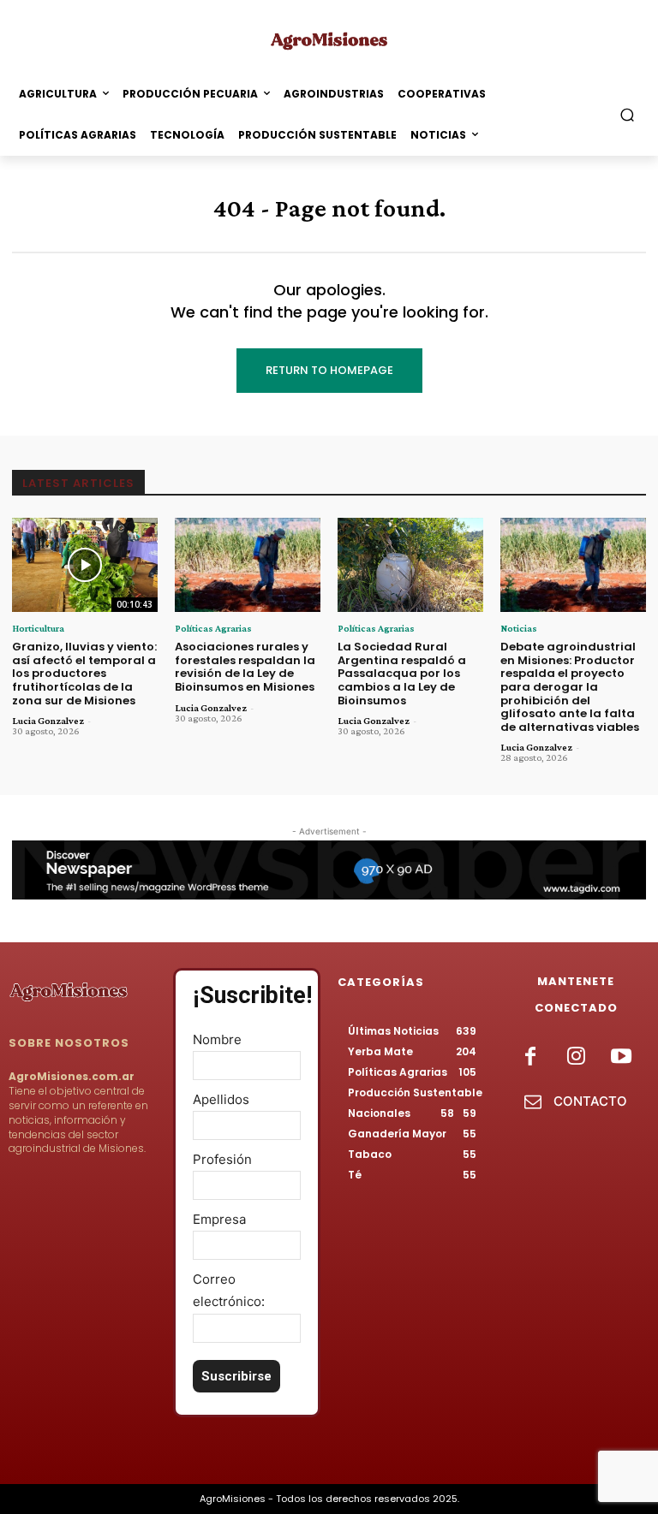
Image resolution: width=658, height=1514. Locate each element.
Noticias (518, 628)
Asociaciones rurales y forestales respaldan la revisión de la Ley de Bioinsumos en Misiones (245, 666)
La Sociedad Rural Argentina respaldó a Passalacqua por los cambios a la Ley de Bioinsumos (402, 673)
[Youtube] (621, 1057)
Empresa (219, 1219)
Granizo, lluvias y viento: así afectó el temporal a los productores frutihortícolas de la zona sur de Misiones (84, 673)
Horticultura (38, 628)
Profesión (222, 1159)
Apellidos (221, 1099)
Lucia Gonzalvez (48, 721)
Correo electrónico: (229, 1290)
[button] (627, 115)
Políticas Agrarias (213, 628)
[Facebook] (529, 1057)
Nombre (217, 1039)
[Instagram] (575, 1057)
